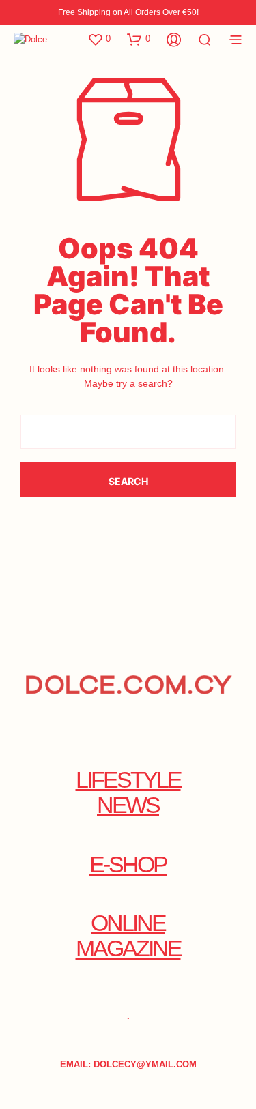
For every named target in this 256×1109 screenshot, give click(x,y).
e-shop (128, 864)
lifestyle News (128, 792)
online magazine (128, 936)
